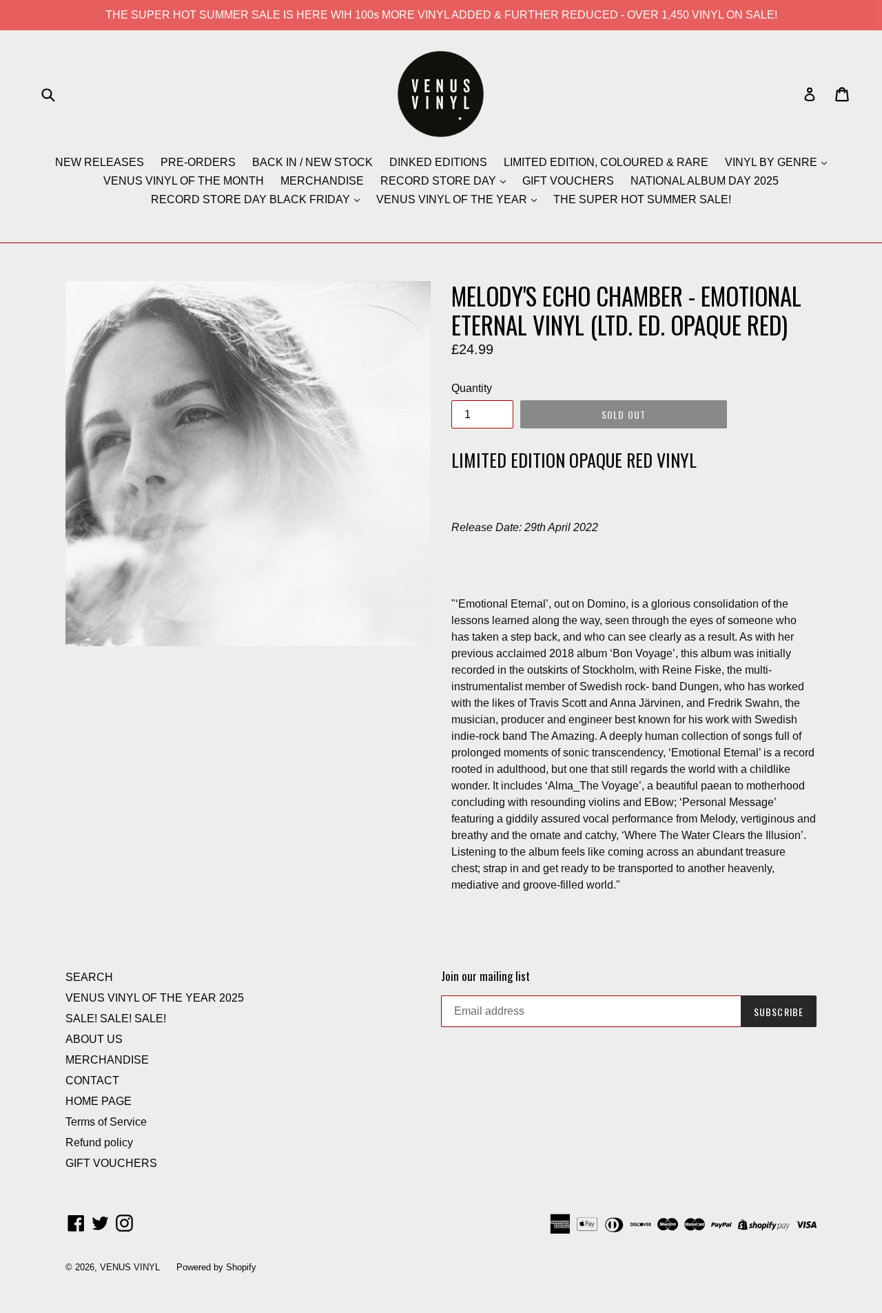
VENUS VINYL (130, 1267)
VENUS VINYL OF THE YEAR (453, 199)
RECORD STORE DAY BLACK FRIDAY (252, 199)
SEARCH (89, 977)
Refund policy (99, 1142)
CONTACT (92, 1080)
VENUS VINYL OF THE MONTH (183, 181)
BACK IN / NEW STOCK (312, 162)
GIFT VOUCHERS (568, 181)
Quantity (471, 388)
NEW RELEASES (99, 162)
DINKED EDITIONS (438, 162)
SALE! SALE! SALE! (115, 1018)
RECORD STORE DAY (439, 181)
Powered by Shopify (216, 1267)
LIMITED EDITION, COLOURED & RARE (606, 162)
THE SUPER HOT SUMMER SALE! (642, 199)
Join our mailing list (485, 976)
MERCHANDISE (322, 181)
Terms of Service (106, 1122)
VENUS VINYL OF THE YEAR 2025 (154, 998)
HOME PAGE (98, 1101)
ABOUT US (94, 1039)
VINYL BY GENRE (772, 162)
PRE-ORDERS (198, 162)
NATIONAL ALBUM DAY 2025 (704, 181)
